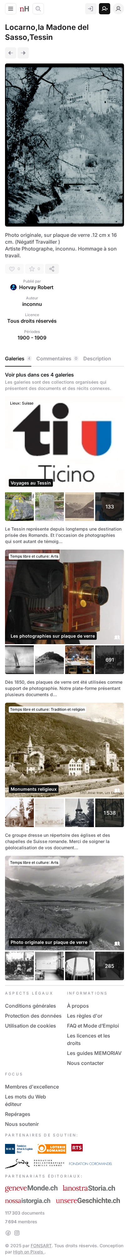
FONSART (41, 1245)
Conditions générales (30, 1006)
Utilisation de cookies (30, 1026)
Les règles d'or (84, 1016)
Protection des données (33, 1016)
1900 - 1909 (32, 338)
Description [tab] (97, 358)
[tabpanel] (64, 676)
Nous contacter (85, 1063)
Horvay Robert (36, 287)
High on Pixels (28, 1251)
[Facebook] (8, 1233)
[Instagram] (17, 1233)
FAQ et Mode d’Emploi (93, 1026)
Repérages (17, 1114)
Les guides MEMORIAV (94, 1053)
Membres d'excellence (32, 1087)
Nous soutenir (22, 1124)
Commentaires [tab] (56, 358)
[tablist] (64, 359)
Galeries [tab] (17, 358)
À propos (78, 1006)
